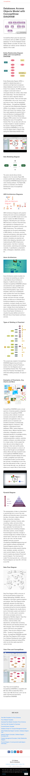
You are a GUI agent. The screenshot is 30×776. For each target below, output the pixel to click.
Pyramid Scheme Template (7, 726)
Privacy (20, 764)
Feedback (13, 764)
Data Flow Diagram (10, 567)
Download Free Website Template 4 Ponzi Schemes (13, 722)
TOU (23, 764)
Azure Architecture (9, 257)
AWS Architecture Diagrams (13, 194)
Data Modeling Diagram (11, 157)
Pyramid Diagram (9, 492)
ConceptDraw (7, 1)
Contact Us (8, 764)
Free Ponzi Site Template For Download (10, 724)
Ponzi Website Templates (7, 719)
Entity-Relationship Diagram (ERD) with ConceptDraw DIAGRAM (13, 54)
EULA (17, 764)
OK (26, 773)
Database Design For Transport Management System (14, 728)
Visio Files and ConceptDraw (13, 649)
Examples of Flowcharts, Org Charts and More (13, 381)
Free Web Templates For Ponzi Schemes (11, 717)
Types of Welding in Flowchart (13, 322)
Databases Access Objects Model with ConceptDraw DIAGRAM (14, 12)
